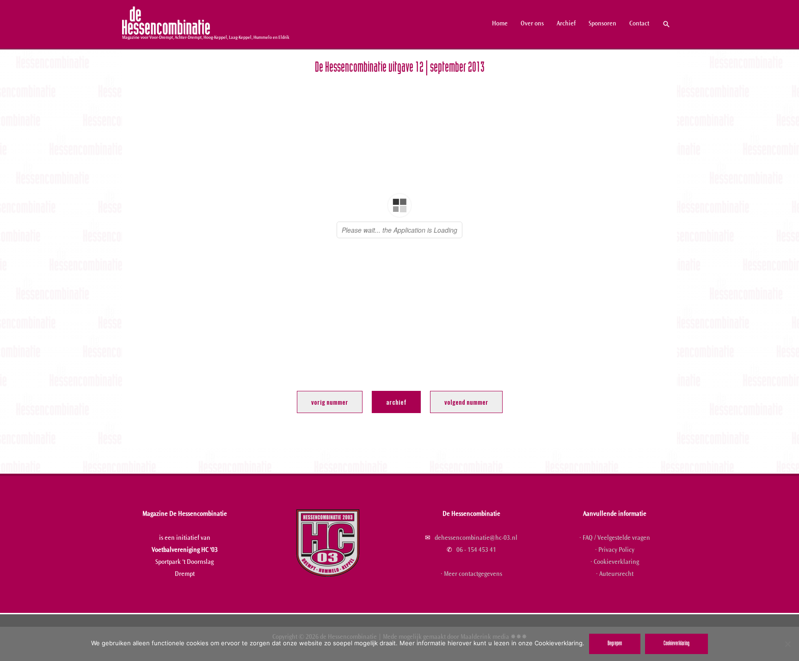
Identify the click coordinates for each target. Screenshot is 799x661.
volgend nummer (466, 402)
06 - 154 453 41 (476, 550)
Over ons (532, 24)
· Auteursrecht (614, 574)
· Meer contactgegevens (471, 574)
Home (500, 24)
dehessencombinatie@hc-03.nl (476, 538)
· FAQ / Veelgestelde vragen (614, 538)
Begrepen (615, 644)
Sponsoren (602, 24)
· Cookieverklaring (614, 562)
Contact (639, 24)
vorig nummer (329, 402)
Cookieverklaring (676, 644)
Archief (566, 24)
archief (396, 402)
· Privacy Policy (614, 550)
